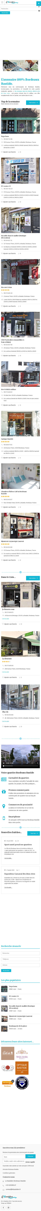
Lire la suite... (8, 858)
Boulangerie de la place (18, 1026)
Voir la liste (32, 102)
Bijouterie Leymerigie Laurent (12, 541)
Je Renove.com (8, 609)
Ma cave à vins (6, 287)
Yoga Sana (5, 136)
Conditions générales (9, 1173)
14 (18, 841)
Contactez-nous (38, 3)
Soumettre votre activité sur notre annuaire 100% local (18, 1166)
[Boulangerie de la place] (4, 1029)
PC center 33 (6, 186)
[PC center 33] (4, 999)
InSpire (9, 1203)
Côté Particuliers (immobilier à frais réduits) (12, 341)
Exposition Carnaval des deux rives (19, 874)
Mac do (5, 712)
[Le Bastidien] (19, 2)
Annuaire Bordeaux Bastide (11, 1169)
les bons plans (5, 89)
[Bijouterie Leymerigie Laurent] (4, 1019)
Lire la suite (5, 619)
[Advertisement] (20, 38)
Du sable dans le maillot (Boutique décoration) (13, 237)
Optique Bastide (7, 439)
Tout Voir (33, 833)
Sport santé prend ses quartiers (18, 845)
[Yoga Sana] (4, 989)
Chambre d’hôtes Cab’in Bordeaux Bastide (14, 493)
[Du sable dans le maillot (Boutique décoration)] (4, 1009)
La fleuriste (7, 659)
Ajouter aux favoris (9, 152)
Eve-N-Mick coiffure (8, 389)
